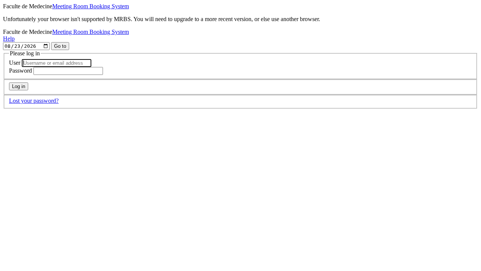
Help (9, 38)
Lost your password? (34, 100)
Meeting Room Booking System (90, 6)
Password (20, 70)
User (14, 62)
